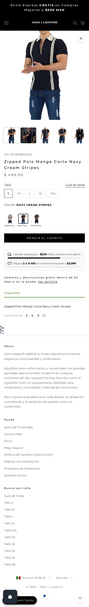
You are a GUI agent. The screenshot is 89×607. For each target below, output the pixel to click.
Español (62, 577)
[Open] (10, 597)
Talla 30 (9, 537)
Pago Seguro (13, 448)
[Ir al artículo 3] (45, 135)
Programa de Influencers (22, 468)
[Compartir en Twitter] (32, 315)
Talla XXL (10, 530)
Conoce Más (13, 434)
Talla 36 (9, 558)
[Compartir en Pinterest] (38, 315)
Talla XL (9, 523)
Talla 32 (9, 544)
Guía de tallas (75, 185)
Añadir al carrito (44, 238)
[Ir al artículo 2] (28, 135)
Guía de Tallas (14, 496)
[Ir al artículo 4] (62, 135)
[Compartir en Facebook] (26, 315)
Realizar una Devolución (21, 461)
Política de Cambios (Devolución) (28, 454)
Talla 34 (9, 551)
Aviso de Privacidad (18, 427)
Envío (8, 441)
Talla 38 (9, 564)
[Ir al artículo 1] (11, 135)
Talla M (9, 509)
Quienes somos (15, 475)
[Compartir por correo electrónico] (44, 315)
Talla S (8, 503)
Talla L (8, 516)
